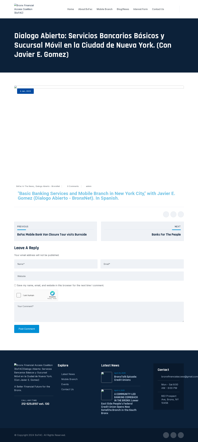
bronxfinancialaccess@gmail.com (170, 376)
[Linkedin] (181, 214)
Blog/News (123, 9)
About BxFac (85, 9)
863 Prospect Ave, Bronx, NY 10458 (170, 399)
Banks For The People (166, 235)
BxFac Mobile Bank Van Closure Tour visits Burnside (52, 235)
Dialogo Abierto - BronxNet (48, 186)
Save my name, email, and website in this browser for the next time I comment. (60, 285)
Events (65, 384)
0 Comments (73, 186)
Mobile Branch (104, 9)
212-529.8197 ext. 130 (35, 404)
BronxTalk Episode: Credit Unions (125, 378)
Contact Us (158, 9)
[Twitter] (173, 214)
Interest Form (140, 9)
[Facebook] (166, 214)
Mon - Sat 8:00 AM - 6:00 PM (169, 386)
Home (70, 9)
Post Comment (27, 328)
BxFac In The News (25, 186)
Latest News (68, 374)
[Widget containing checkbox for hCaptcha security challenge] (36, 295)
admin (88, 186)
